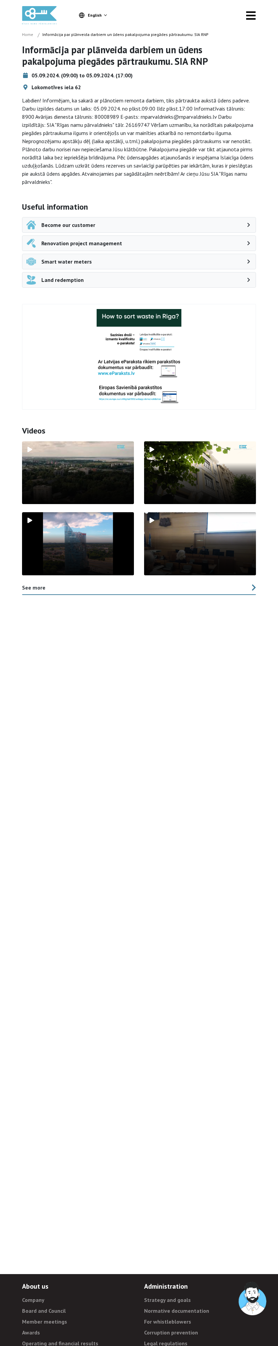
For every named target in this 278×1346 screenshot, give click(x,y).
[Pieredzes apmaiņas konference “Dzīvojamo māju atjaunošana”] (200, 543)
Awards (31, 1332)
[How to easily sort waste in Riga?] (139, 318)
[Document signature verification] (139, 394)
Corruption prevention (171, 1332)
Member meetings (44, 1321)
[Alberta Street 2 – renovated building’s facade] (200, 472)
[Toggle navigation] (251, 15)
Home (27, 34)
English (95, 15)
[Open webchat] (253, 1299)
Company (33, 1299)
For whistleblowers (167, 1321)
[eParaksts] (139, 342)
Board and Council (44, 1310)
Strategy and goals (167, 1299)
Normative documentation (176, 1310)
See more (33, 587)
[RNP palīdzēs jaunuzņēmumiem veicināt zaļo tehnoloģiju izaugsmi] (78, 543)
